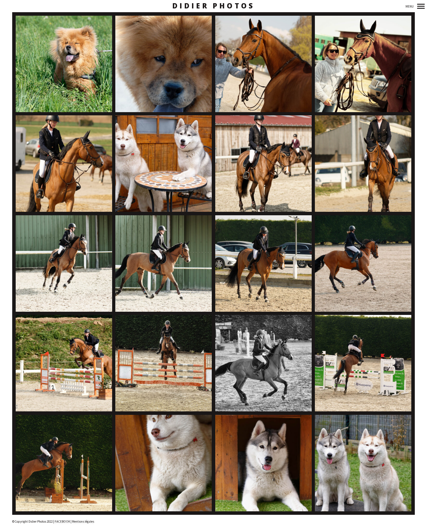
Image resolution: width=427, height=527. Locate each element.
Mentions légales (83, 521)
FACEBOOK (62, 521)
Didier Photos (213, 5)
